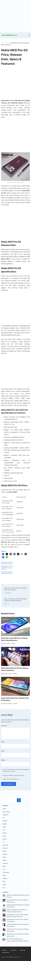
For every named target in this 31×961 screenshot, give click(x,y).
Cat (4, 818)
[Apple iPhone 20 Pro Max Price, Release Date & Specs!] (4, 935)
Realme (5, 860)
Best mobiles (6, 811)
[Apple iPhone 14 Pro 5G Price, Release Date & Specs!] (4, 920)
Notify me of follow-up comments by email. (13, 775)
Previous (8, 593)
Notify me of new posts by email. (11, 779)
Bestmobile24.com (9, 35)
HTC (4, 830)
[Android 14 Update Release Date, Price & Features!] (4, 896)
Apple (4, 808)
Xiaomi (4, 884)
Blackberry (6, 814)
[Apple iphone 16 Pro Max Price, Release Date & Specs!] (4, 925)
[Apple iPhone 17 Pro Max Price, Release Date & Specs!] (4, 930)
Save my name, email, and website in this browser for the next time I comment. (16, 770)
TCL (4, 869)
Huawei (5, 833)
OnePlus (5, 854)
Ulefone (5, 878)
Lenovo (5, 839)
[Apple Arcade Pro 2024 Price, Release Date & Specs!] (4, 900)
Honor (4, 827)
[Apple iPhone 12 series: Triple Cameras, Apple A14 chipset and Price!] (4, 915)
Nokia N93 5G (8, 263)
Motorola (5, 848)
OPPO (4, 857)
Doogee (5, 821)
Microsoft (5, 845)
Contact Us (13, 950)
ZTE (4, 887)
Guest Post (23, 950)
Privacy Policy (5, 952)
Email (3, 751)
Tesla (4, 875)
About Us (4, 950)
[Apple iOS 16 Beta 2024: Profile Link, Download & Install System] (4, 910)
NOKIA (13, 643)
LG (3, 842)
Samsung (5, 863)
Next (5, 604)
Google (5, 824)
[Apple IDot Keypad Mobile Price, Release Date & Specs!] (4, 905)
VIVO (4, 881)
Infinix (4, 836)
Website (3, 760)
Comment (4, 725)
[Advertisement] (15, 15)
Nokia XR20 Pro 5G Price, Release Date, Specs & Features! (7, 568)
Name (3, 741)
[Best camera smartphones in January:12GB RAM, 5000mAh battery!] (4, 939)
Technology (6, 872)
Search (19, 800)
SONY (4, 866)
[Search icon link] (29, 35)
